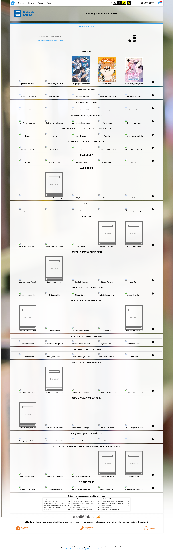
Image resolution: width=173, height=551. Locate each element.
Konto (49, 3)
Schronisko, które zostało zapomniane (83, 509)
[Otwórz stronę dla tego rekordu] (28, 81)
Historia (31, 3)
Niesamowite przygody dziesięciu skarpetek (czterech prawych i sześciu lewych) (65, 505)
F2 (151, 3)
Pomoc (40, 3)
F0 (142, 3)
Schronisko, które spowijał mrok (110, 509)
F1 (146, 3)
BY (129, 3)
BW (119, 3)
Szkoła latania (47, 509)
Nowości (21, 3)
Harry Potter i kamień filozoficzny (52, 507)
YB (124, 3)
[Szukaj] (134, 37)
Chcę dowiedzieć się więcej (76, 549)
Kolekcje (61, 40)
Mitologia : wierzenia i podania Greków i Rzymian (57, 503)
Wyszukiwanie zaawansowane (47, 40)
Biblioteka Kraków (86, 26)
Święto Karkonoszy (107, 507)
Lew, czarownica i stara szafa (51, 501)
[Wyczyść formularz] (129, 40)
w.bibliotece (75, 522)
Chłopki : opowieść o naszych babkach (83, 501)
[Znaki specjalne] (134, 40)
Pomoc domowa (106, 505)
